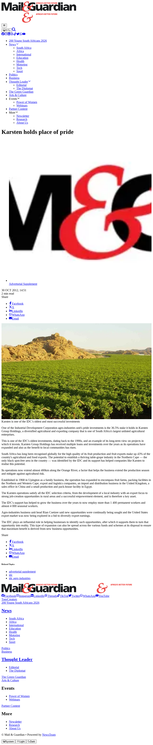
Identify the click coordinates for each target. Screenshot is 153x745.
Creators (12, 599)
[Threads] (11, 34)
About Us (15, 728)
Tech (12, 638)
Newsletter (15, 721)
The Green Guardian (13, 677)
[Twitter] (17, 34)
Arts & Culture (10, 680)
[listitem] (8, 596)
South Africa (16, 618)
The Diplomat (17, 670)
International (16, 625)
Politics (5, 648)
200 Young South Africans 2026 (20, 602)
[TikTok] (14, 34)
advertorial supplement (22, 571)
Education (15, 628)
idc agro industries (19, 578)
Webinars (14, 699)
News (6, 610)
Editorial (14, 667)
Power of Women (19, 696)
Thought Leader (17, 659)
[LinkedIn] (8, 34)
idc (11, 574)
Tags (4, 599)
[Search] (14, 30)
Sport (12, 642)
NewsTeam (49, 734)
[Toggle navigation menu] (4, 25)
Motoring (14, 635)
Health (13, 631)
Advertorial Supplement (23, 283)
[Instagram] (5, 34)
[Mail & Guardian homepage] (76, 12)
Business (6, 651)
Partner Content (10, 705)
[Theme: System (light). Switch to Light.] (6, 30)
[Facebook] (2, 34)
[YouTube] (23, 34)
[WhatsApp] (20, 34)
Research (14, 725)
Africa (12, 621)
